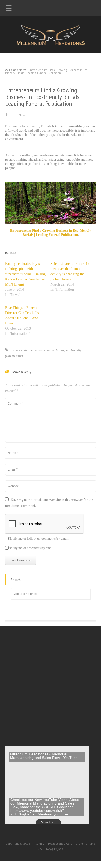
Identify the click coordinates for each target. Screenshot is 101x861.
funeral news (14, 356)
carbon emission (32, 350)
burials (15, 350)
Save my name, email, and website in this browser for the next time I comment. (49, 502)
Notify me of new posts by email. (31, 548)
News (23, 115)
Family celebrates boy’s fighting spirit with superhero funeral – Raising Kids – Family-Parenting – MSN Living (25, 274)
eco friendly (74, 350)
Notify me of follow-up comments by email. (39, 538)
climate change (54, 350)
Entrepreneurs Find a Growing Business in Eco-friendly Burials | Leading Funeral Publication (50, 233)
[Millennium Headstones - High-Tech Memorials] (50, 44)
